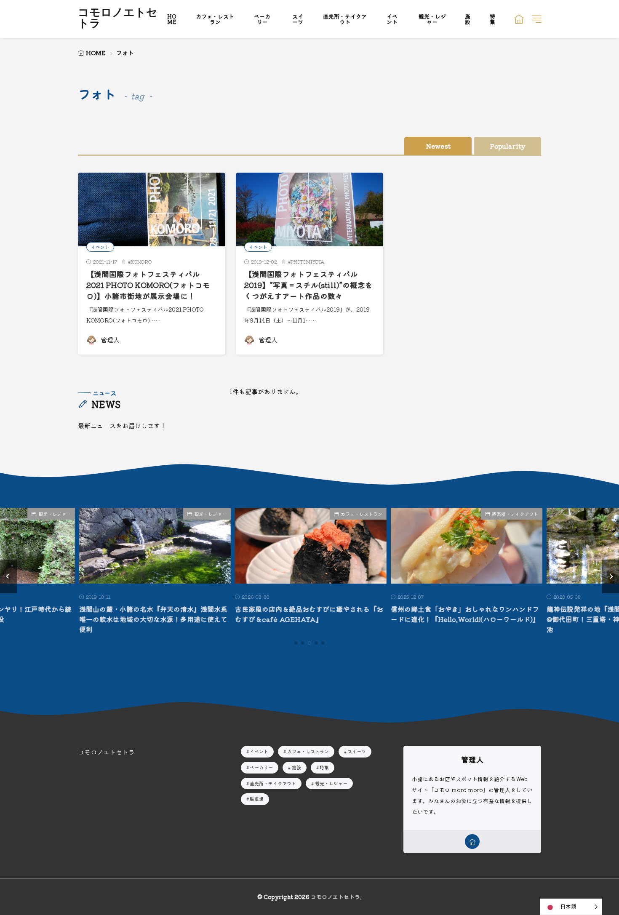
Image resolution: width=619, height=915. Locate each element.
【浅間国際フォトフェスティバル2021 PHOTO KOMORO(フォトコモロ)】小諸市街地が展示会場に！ (148, 285)
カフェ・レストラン (215, 19)
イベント (392, 19)
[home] (472, 841)
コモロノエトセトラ (117, 19)
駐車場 (257, 798)
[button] (8, 576)
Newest (438, 145)
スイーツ (297, 19)
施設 (467, 19)
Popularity (508, 145)
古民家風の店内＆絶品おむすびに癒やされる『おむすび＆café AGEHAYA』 (308, 614)
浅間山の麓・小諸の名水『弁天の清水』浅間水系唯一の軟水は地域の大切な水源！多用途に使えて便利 (152, 619)
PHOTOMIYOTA (308, 261)
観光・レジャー (432, 19)
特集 (492, 19)
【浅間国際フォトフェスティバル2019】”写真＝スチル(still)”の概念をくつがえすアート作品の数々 (308, 285)
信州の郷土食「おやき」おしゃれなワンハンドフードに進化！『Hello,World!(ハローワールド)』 (464, 614)
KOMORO (141, 261)
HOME (171, 19)
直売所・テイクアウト (345, 19)
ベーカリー (262, 19)
